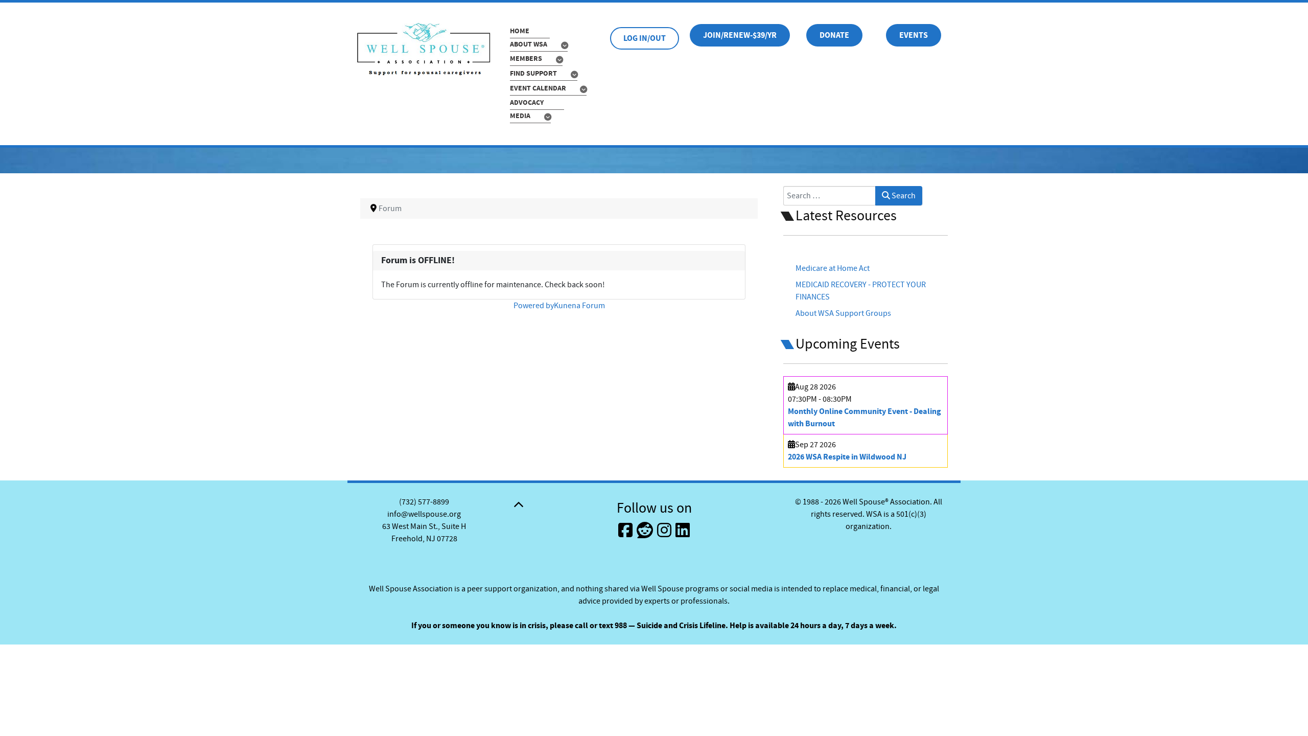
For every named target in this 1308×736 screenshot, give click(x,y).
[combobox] (829, 195)
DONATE (834, 35)
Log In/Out (644, 38)
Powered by (533, 305)
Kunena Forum (579, 305)
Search (903, 195)
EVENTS (913, 35)
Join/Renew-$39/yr (740, 35)
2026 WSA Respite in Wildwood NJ (847, 457)
